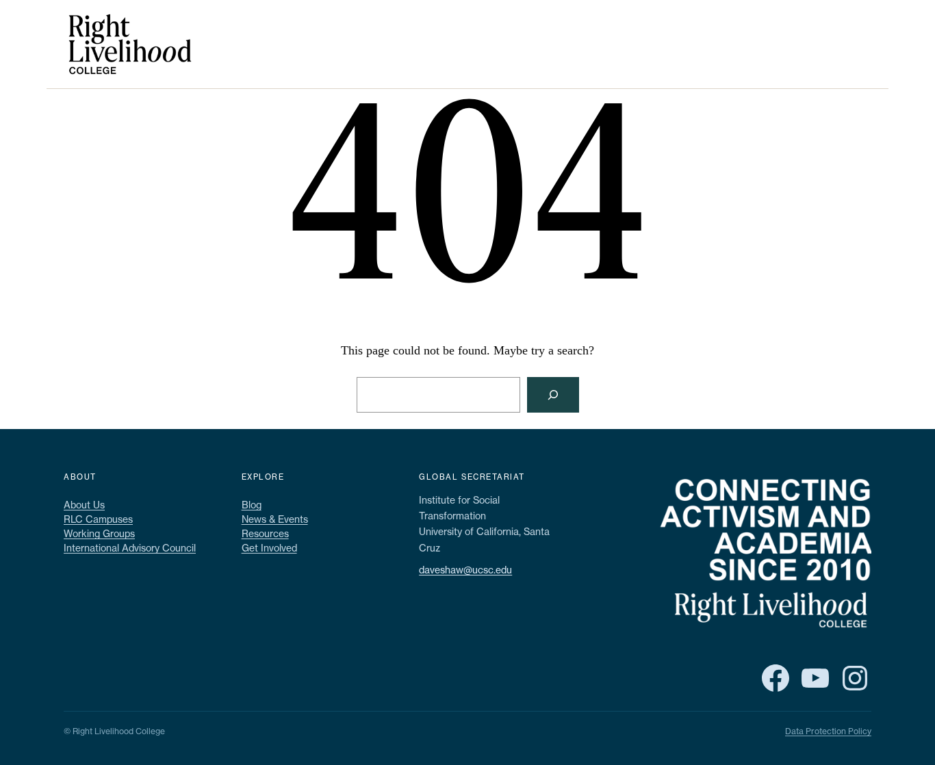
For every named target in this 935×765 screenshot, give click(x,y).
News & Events (275, 519)
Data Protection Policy (828, 731)
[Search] (553, 395)
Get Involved (269, 548)
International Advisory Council (130, 548)
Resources (265, 533)
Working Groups (99, 533)
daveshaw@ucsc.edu (465, 569)
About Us (84, 504)
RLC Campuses (98, 519)
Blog (251, 504)
